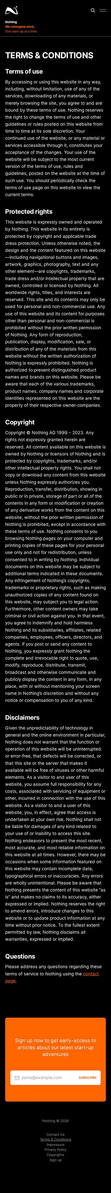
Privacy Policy (55, 1150)
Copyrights (55, 1155)
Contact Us (55, 1135)
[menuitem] (55, 1135)
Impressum (55, 1145)
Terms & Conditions (55, 1139)
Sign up (56, 1160)
